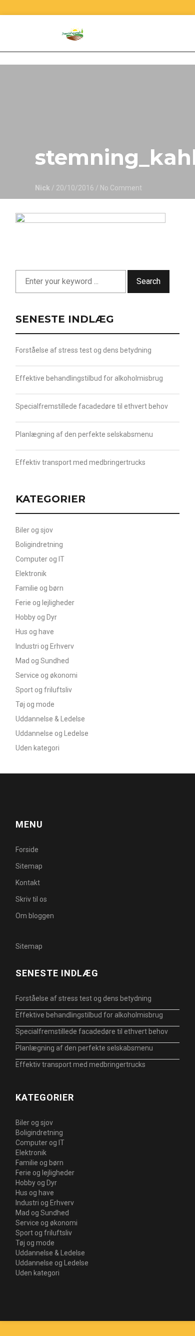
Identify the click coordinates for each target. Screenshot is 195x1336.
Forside (27, 850)
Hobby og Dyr (36, 617)
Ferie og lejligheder (45, 603)
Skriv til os (31, 899)
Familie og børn (40, 588)
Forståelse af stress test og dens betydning (84, 350)
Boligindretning (39, 545)
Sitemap (29, 866)
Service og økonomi (47, 675)
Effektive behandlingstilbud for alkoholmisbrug (89, 378)
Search (148, 281)
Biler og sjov (34, 530)
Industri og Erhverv (45, 646)
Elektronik (31, 574)
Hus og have (35, 632)
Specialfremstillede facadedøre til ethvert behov (92, 406)
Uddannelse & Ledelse (50, 719)
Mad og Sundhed (42, 661)
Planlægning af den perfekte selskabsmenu (84, 434)
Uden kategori (38, 748)
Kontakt (28, 883)
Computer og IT (40, 559)
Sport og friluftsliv (44, 690)
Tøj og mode (35, 704)
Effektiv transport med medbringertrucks (81, 462)
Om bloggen (35, 916)
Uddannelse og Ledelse (52, 733)
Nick (42, 188)
